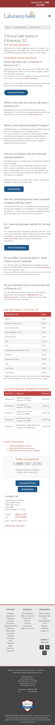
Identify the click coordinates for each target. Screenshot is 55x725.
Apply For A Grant (27, 628)
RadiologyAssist (33, 295)
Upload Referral (27, 613)
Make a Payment (27, 616)
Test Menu (10, 623)
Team (10, 641)
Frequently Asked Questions (10, 627)
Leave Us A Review (27, 619)
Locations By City (20, 27)
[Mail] (44, 653)
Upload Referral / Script (44, 622)
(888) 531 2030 (32, 689)
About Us (10, 648)
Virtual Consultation (11, 238)
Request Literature (44, 627)
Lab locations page (42, 267)
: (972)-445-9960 (20, 517)
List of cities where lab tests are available (24, 451)
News (10, 646)
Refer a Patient (44, 613)
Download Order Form (44, 617)
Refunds (10, 670)
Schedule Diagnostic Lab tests (20, 446)
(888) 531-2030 (20, 514)
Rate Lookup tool (31, 78)
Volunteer (10, 643)
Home (8, 27)
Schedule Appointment (10, 614)
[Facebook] (42, 647)
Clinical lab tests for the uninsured (21, 448)
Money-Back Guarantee (10, 632)
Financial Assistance (10, 637)
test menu (26, 69)
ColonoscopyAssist (11, 297)
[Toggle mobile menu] (49, 16)
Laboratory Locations (10, 619)
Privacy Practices (30, 670)
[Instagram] (47, 647)
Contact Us (10, 651)
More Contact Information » (15, 526)
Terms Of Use (19, 670)
